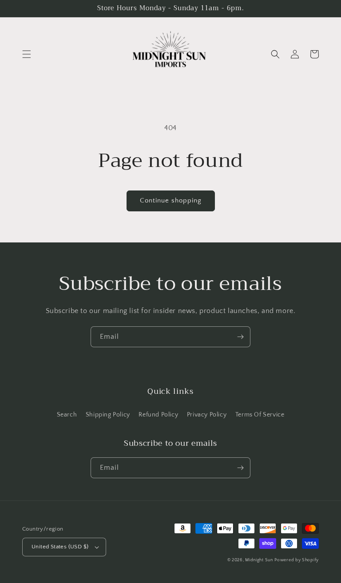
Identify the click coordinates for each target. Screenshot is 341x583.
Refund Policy (158, 414)
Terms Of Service (260, 414)
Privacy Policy (206, 414)
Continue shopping (171, 200)
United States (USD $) (60, 546)
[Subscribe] (240, 336)
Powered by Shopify (296, 560)
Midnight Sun (259, 560)
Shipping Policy (108, 414)
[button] (26, 54)
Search (67, 414)
